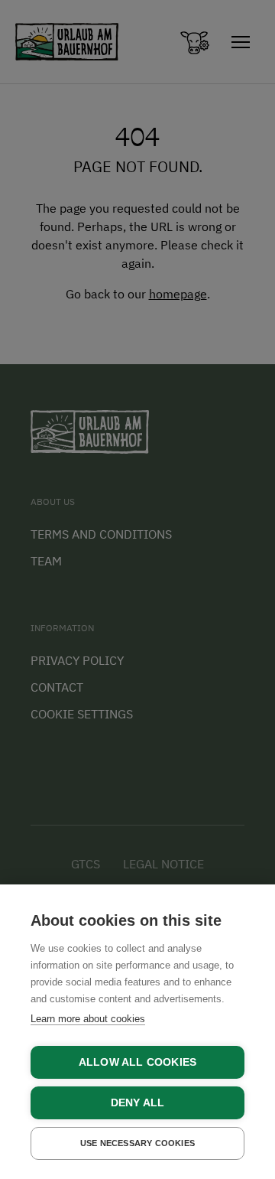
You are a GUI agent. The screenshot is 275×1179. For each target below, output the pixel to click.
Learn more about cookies (88, 1018)
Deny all (138, 1103)
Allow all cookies (137, 1062)
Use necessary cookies (137, 1143)
